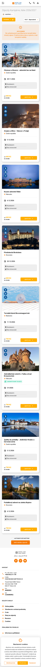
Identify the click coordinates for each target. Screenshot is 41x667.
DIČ (6, 593)
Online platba (9, 606)
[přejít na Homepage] (16, 3)
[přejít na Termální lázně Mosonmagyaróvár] (20, 298)
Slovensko (9, 255)
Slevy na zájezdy (10, 615)
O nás (7, 612)
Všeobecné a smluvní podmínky (15, 609)
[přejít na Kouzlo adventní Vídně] (20, 177)
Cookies (8, 621)
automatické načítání (21, 538)
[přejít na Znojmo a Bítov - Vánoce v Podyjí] (20, 116)
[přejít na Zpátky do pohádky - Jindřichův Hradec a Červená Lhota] (20, 425)
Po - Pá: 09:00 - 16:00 (11, 573)
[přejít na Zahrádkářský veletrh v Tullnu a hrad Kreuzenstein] (20, 359)
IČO (6, 588)
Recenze (8, 618)
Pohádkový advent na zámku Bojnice (17, 502)
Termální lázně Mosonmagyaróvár (17, 313)
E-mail (7, 577)
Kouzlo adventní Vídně (12, 192)
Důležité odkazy (7, 600)
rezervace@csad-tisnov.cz (14, 579)
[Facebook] (16, 561)
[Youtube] (25, 561)
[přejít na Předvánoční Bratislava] (20, 238)
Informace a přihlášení (12, 633)
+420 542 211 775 (10, 574)
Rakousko (9, 194)
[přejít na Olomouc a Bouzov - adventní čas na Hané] (20, 55)
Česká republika (11, 73)
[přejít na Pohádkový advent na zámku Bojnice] (20, 488)
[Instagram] (20, 561)
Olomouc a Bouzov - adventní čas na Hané (19, 70)
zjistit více (28, 97)
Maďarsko (9, 316)
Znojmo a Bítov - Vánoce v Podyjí (16, 131)
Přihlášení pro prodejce (10, 627)
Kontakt (5, 567)
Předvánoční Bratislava (12, 252)
